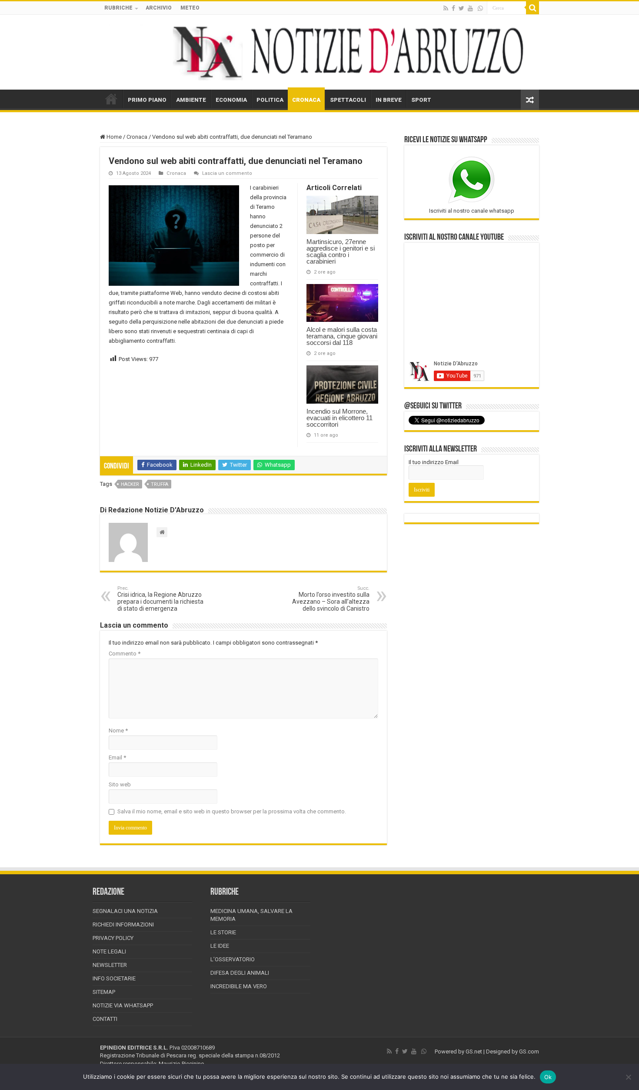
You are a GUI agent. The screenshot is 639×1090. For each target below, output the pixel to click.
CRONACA (306, 100)
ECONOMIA (231, 100)
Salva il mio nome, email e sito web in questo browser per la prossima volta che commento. (231, 811)
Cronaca (136, 137)
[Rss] (446, 8)
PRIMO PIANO (147, 100)
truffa (159, 484)
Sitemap (104, 992)
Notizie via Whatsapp (123, 1005)
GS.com (529, 1051)
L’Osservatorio (232, 959)
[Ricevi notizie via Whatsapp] (480, 8)
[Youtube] (470, 8)
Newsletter (110, 965)
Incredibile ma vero (238, 986)
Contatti (105, 1019)
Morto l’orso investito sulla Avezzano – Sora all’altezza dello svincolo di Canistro (330, 598)
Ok (548, 1076)
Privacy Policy (113, 938)
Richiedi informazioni (123, 924)
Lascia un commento (227, 173)
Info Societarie (114, 978)
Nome (118, 730)
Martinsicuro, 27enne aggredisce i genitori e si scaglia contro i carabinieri (340, 251)
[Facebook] (453, 8)
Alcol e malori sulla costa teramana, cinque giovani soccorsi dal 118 (341, 336)
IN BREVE (389, 100)
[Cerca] (532, 7)
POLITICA (269, 100)
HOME (111, 99)
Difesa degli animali (239, 973)
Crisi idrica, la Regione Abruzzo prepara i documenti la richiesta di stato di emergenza (160, 598)
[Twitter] (461, 8)
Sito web (120, 784)
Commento (124, 653)
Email (117, 757)
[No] (628, 1077)
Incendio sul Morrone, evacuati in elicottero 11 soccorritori (339, 418)
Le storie (223, 932)
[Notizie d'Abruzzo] (319, 52)
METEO (190, 8)
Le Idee (219, 946)
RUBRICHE (118, 8)
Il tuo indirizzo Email (434, 462)
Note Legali (109, 951)
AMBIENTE (191, 100)
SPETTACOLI (348, 100)
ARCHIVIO (159, 8)
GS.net (474, 1051)
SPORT (421, 100)
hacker (130, 484)
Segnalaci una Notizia (125, 911)
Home (113, 137)
